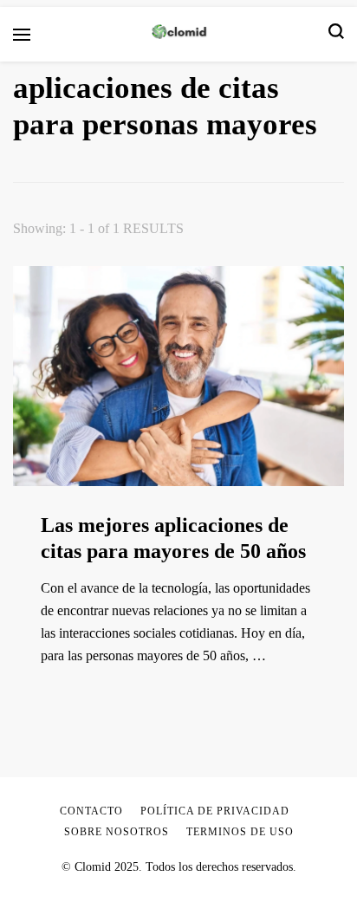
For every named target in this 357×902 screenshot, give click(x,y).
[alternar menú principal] (21, 35)
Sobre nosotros (116, 832)
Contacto (91, 811)
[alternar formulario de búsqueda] (336, 34)
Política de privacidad (214, 811)
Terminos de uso (240, 832)
